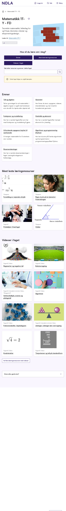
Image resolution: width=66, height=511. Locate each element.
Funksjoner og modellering (13, 116)
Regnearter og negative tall (13, 266)
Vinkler (37, 227)
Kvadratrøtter (8, 353)
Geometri (38, 100)
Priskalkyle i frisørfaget (11, 227)
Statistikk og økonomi (43, 116)
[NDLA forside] (3, 11)
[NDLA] (7, 3)
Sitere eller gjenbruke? (11, 374)
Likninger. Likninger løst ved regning (48, 326)
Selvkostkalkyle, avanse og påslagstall (13, 297)
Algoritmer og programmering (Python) (46, 131)
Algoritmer (39, 294)
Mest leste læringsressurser (48, 57)
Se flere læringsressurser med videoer (16, 360)
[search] (60, 72)
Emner (18, 57)
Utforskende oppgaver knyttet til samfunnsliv (15, 131)
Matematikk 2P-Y (14, 38)
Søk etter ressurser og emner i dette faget (18, 68)
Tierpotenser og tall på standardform (48, 353)
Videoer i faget (18, 63)
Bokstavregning (41, 266)
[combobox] (30, 72)
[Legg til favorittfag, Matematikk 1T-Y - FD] (29, 19)
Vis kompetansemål (10, 42)
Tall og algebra (8, 100)
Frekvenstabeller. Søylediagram (14, 326)
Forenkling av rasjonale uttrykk (14, 197)
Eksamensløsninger (10, 149)
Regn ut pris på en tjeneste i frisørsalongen (45, 198)
